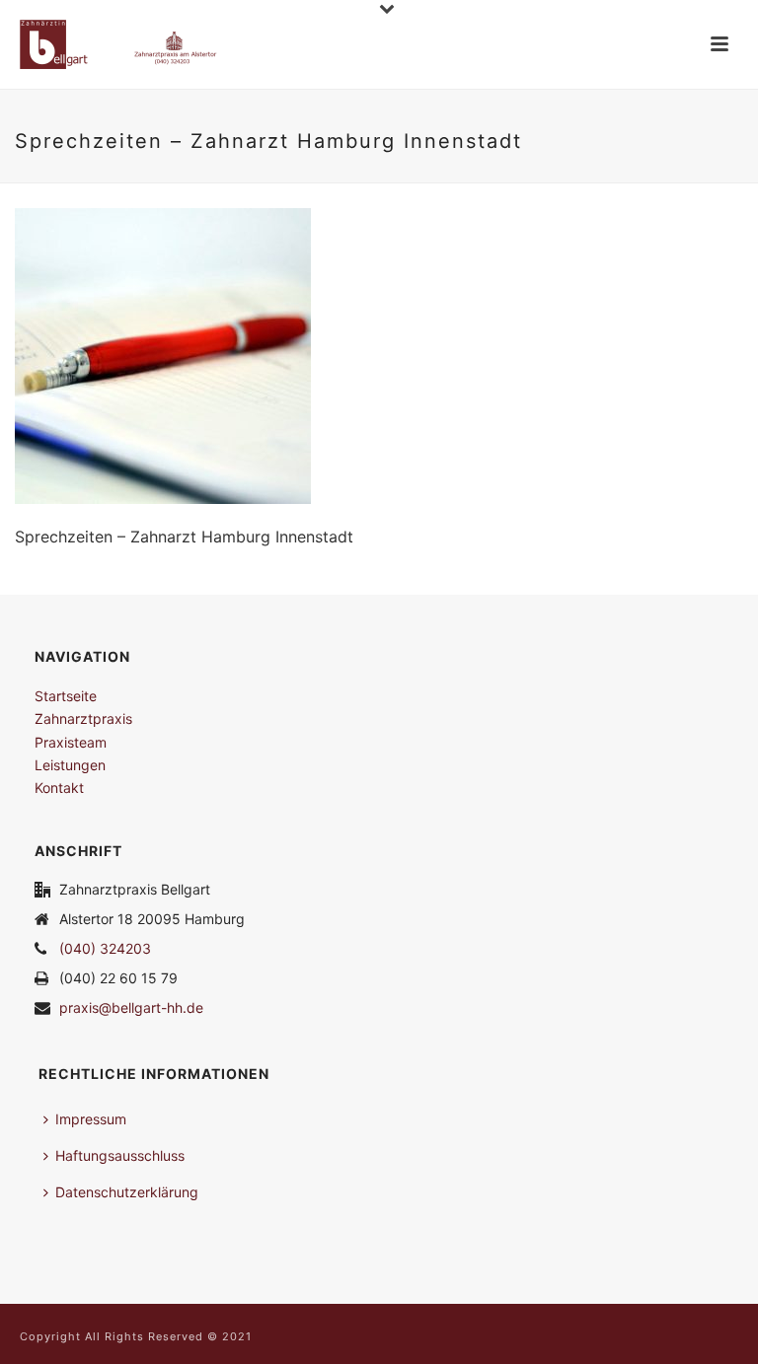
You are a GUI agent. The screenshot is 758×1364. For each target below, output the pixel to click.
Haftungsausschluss (120, 1155)
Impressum (90, 1119)
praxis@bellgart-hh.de (131, 1007)
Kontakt (59, 787)
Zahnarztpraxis (83, 718)
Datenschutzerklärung (126, 1192)
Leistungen (70, 764)
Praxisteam (71, 742)
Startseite (66, 695)
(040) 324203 (105, 948)
